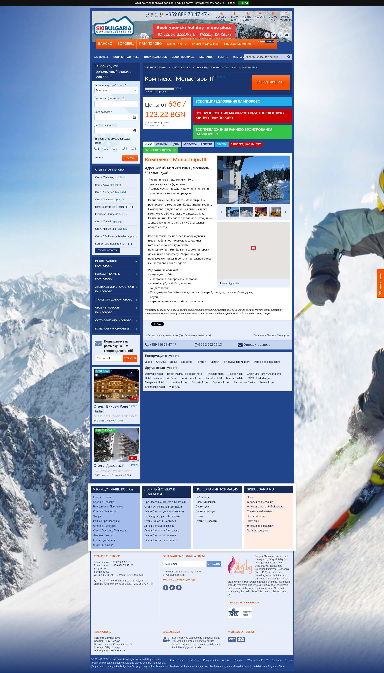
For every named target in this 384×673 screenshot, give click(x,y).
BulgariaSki (100, 568)
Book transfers (155, 57)
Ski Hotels (101, 57)
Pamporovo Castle (244, 382)
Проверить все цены (155, 125)
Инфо (148, 144)
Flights (223, 57)
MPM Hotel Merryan (259, 378)
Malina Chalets (234, 378)
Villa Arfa (174, 386)
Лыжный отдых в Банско (159, 525)
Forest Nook (235, 373)
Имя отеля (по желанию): (109, 98)
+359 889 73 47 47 (187, 15)
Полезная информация (112, 328)
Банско (105, 44)
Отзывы (162, 144)
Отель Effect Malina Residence (112, 236)
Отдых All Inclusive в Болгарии (163, 506)
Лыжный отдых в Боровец (160, 535)
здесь (231, 2)
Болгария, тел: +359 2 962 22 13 (112, 562)
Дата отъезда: (103, 125)
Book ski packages (126, 57)
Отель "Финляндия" (106, 229)
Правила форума (257, 530)
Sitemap (238, 660)
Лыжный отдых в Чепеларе (160, 540)
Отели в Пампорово (105, 511)
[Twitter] (172, 587)
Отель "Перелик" (104, 192)
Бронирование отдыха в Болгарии (165, 501)
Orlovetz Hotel (200, 382)
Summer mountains (286, 18)
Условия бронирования (260, 525)
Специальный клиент (259, 511)
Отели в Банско (102, 497)
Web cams (260, 17)
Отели (199, 516)
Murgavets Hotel (154, 382)
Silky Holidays (112, 638)
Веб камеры (203, 497)
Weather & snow (247, 18)
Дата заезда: (103, 111)
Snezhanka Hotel (155, 386)
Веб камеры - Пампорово (108, 506)
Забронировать (270, 82)
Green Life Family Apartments (264, 373)
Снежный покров (103, 544)
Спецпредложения (104, 540)
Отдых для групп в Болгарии (162, 516)
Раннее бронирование (160, 150)
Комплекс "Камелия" (106, 214)
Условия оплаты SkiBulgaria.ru (265, 506)
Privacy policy (210, 660)
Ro (161, 17)
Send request (101, 572)
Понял (243, 2)
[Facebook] (165, 587)
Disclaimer (193, 660)
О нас (250, 497)
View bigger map (230, 283)
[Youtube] (179, 587)
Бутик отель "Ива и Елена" (110, 243)
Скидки (222, 144)
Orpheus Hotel (221, 382)
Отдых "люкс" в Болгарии (160, 520)
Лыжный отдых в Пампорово (161, 530)
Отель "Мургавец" (105, 199)
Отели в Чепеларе (104, 525)
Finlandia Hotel (215, 373)
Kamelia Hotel (214, 378)
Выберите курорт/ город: (110, 85)
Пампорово (150, 44)
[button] (253, 248)
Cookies (276, 660)
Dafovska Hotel (154, 373)
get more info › (194, 647)
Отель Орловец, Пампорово (110, 530)
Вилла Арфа (102, 184)
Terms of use (177, 660)
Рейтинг (206, 144)
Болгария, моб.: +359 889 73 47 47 (113, 565)
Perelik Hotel (266, 382)
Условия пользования (260, 501)
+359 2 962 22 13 (209, 344)
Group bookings (183, 57)
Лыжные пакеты (102, 535)
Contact (289, 660)
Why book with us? (257, 660)
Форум (97, 516)
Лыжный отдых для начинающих (164, 511)
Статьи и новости (206, 520)
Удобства (190, 144)
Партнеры (253, 520)
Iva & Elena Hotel (191, 378)
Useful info (273, 18)
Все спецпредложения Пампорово (228, 102)
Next (285, 180)
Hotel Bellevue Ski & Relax (160, 378)
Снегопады (202, 506)
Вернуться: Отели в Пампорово (272, 335)
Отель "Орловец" (104, 177)
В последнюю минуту (246, 144)
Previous (221, 180)
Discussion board (222, 18)
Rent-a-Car (240, 57)
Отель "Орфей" (103, 221)
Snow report (234, 18)
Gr (156, 17)
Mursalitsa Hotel (177, 382)
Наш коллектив (256, 516)
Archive (226, 660)
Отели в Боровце (103, 501)
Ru (152, 17)
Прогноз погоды (205, 511)
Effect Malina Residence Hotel (184, 373)
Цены (175, 144)
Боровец (126, 44)
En (147, 17)
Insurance (206, 57)
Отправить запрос (256, 344)
